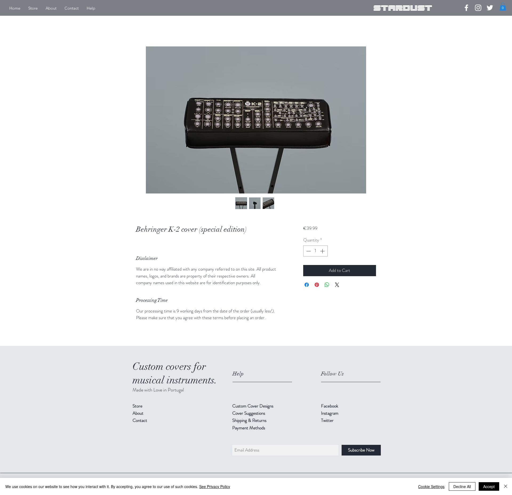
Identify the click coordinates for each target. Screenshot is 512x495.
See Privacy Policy (214, 486)
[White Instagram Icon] (478, 7)
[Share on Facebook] (306, 285)
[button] (502, 7)
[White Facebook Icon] (466, 7)
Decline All (462, 486)
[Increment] (323, 251)
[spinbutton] (315, 251)
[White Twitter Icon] (490, 7)
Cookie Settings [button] (431, 486)
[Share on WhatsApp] (327, 285)
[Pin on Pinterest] (317, 285)
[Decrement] (308, 251)
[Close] (505, 486)
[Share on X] (337, 285)
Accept (489, 486)
